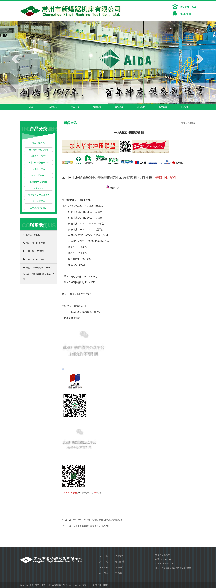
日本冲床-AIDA (38, 143)
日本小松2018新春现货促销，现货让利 (91, 526)
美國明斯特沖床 (38, 175)
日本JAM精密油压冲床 (38, 162)
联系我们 (185, 106)
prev (16, 58)
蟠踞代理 (97, 106)
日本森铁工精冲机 (38, 156)
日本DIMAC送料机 (38, 182)
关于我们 (53, 106)
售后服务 (119, 106)
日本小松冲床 (38, 169)
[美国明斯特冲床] (101, 160)
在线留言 (163, 106)
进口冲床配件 (38, 201)
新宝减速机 (39, 188)
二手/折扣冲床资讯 (38, 208)
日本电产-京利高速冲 (38, 149)
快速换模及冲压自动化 (38, 195)
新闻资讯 (141, 106)
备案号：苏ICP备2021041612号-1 (98, 585)
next (199, 58)
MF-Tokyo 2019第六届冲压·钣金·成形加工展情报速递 (97, 520)
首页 (31, 106)
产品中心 (75, 106)
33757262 (185, 14)
